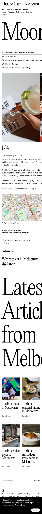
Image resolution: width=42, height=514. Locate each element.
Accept (35, 510)
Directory (25, 9)
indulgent (28, 68)
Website (8, 64)
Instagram (15, 64)
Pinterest (17, 240)
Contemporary (19, 68)
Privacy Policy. (21, 505)
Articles (18, 9)
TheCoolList (10, 4)
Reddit (23, 240)
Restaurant (9, 68)
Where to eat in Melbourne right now (20, 261)
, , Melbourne (19, 52)
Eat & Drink (6, 416)
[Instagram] (3, 490)
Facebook (7, 240)
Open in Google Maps (11, 223)
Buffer (29, 240)
